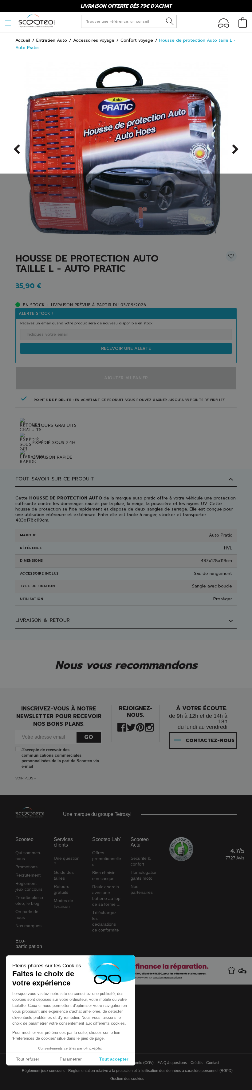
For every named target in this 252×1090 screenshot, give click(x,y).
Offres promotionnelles (106, 858)
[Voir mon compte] (223, 24)
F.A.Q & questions (172, 1063)
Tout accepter (113, 1059)
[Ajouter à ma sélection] (231, 258)
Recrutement (28, 875)
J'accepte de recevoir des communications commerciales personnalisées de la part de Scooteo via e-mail (60, 758)
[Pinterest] (140, 726)
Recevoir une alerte (126, 348)
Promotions (26, 866)
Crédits (197, 1063)
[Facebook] (121, 726)
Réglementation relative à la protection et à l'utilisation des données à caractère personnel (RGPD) (150, 1071)
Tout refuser (27, 1059)
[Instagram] (149, 726)
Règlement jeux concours (43, 1071)
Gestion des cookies (127, 1079)
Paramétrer (71, 1059)
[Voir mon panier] (242, 23)
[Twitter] (131, 726)
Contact (212, 1063)
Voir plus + (25, 778)
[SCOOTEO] (36, 21)
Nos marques (28, 925)
